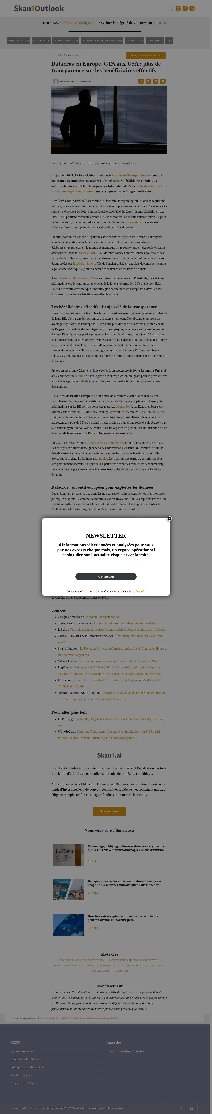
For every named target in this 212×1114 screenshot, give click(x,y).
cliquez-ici (140, 591)
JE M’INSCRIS (106, 576)
